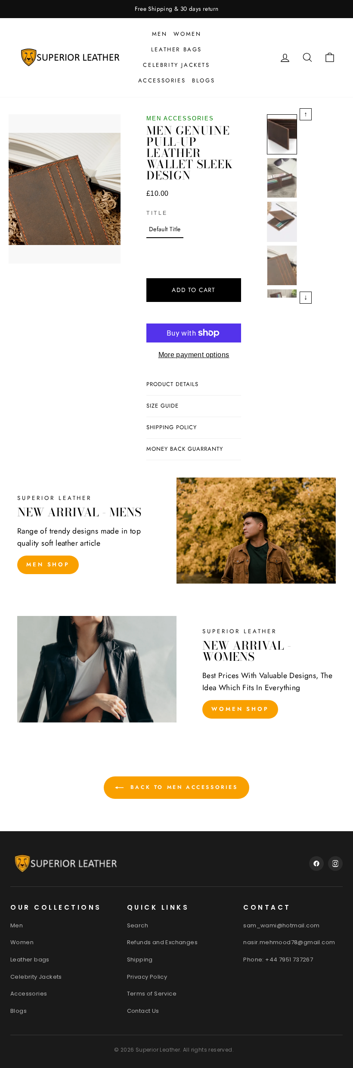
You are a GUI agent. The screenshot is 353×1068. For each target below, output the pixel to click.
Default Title (165, 229)
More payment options (193, 354)
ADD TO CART (193, 290)
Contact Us (143, 1011)
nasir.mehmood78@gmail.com (289, 942)
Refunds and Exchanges (162, 942)
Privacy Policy (147, 977)
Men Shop (48, 564)
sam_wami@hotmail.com (281, 925)
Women (187, 34)
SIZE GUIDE (162, 406)
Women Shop (240, 709)
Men (159, 34)
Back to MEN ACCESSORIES (182, 787)
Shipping (140, 959)
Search (137, 925)
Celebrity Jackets (176, 65)
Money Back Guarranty (184, 449)
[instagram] (335, 863)
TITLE (157, 213)
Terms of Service (151, 993)
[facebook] (316, 863)
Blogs (203, 80)
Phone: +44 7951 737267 (278, 959)
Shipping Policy (171, 427)
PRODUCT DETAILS (172, 384)
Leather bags (176, 49)
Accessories (162, 80)
